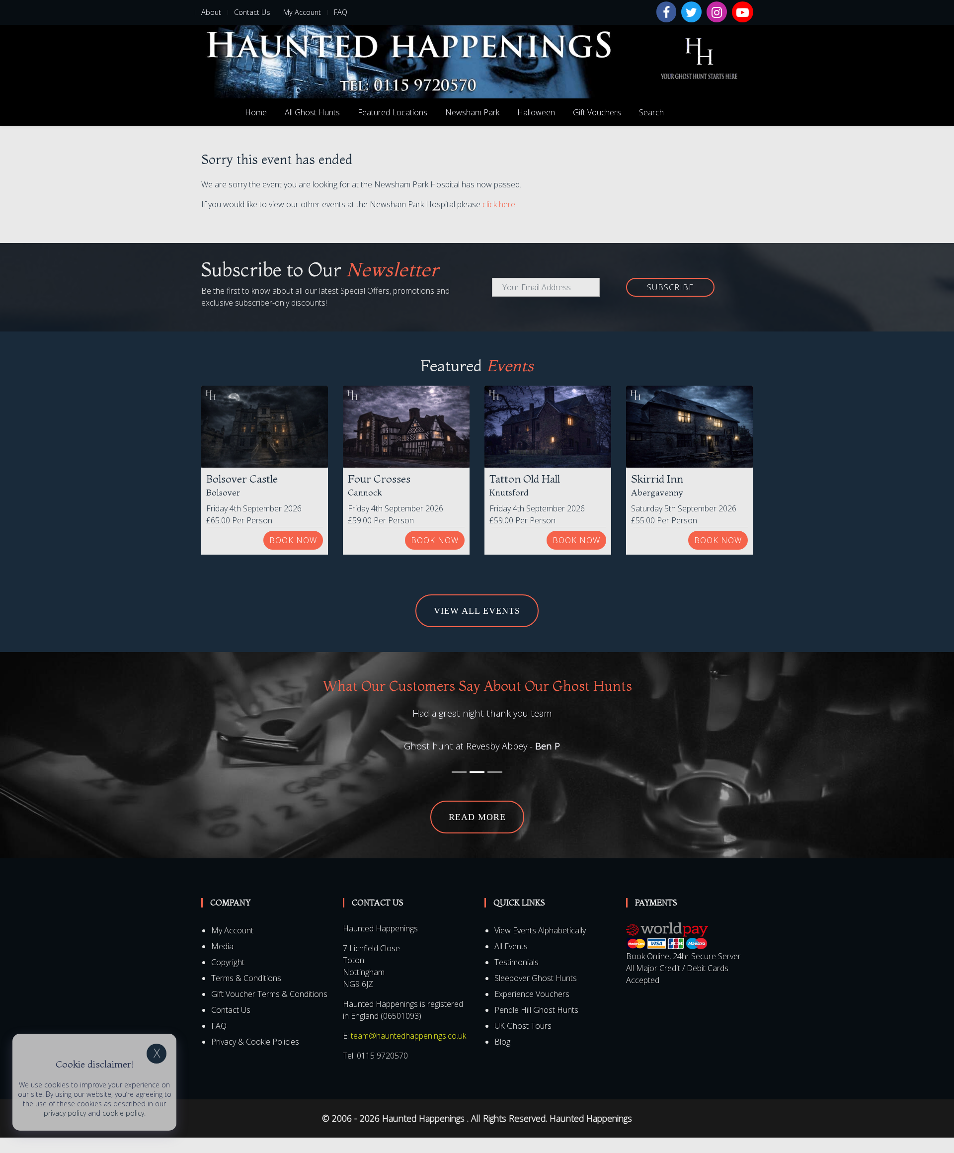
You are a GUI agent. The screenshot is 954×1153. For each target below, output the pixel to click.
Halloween (536, 112)
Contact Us (252, 12)
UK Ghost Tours (523, 1041)
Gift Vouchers (597, 112)
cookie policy (123, 1113)
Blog (502, 1057)
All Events (511, 961)
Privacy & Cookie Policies (255, 1057)
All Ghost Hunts (312, 112)
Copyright (227, 977)
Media (222, 961)
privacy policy (65, 1113)
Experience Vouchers (531, 1009)
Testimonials (516, 977)
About (211, 12)
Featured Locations (392, 112)
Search (651, 112)
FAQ (340, 12)
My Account (302, 12)
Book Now (293, 540)
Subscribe (670, 287)
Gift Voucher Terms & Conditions (269, 1009)
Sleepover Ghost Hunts (535, 993)
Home (256, 112)
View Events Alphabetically (540, 945)
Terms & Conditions (246, 993)
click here (498, 204)
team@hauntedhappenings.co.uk (408, 1051)
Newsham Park (472, 112)
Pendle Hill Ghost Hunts (536, 1025)
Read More (477, 832)
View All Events (477, 611)
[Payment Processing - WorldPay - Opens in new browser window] (667, 951)
